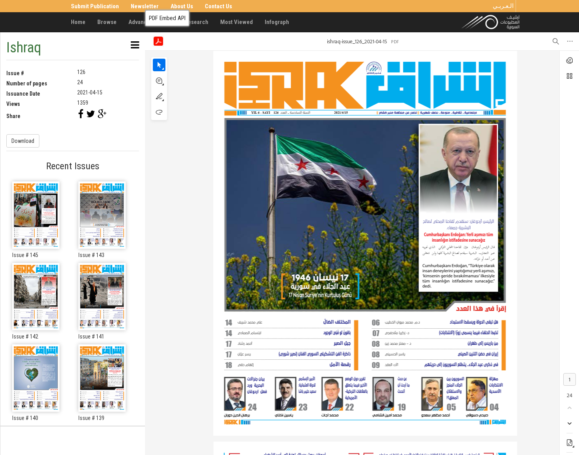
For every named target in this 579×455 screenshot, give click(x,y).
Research (196, 22)
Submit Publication (95, 6)
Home (78, 22)
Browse (107, 22)
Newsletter (145, 6)
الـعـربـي (503, 5)
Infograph (277, 22)
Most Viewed (236, 22)
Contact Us (218, 6)
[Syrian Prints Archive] (491, 21)
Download (22, 141)
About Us (182, 6)
